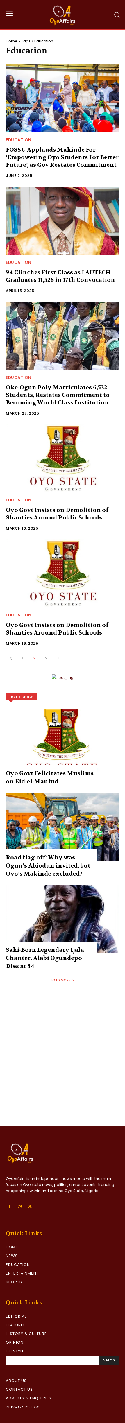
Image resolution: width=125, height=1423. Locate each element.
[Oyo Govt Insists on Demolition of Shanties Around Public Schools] (62, 458)
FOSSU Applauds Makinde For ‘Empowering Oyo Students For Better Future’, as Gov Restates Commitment (62, 157)
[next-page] (58, 658)
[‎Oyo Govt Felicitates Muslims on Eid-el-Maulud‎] (62, 743)
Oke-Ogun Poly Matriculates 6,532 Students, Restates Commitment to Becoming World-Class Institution (58, 395)
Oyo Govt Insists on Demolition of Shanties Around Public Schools (57, 513)
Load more (60, 980)
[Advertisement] (62, 1061)
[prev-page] (10, 658)
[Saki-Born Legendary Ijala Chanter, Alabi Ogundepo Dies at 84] (62, 919)
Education (18, 140)
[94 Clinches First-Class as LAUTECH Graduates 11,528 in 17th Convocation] (62, 221)
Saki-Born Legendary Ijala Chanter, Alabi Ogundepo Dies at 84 (45, 958)
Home (11, 41)
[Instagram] (19, 1206)
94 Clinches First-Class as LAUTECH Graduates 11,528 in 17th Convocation (60, 276)
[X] (29, 1206)
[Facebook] (9, 1206)
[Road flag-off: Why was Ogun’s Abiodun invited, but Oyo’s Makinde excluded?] (62, 827)
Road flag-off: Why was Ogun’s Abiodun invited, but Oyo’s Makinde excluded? (48, 865)
